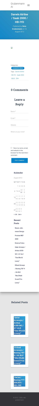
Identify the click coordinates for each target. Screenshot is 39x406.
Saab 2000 (20, 75)
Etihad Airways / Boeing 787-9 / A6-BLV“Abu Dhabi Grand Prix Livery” (19, 355)
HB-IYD (13, 75)
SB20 (13, 78)
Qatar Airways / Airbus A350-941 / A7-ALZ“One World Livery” (20, 254)
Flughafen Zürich (18, 68)
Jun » (20, 214)
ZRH (17, 78)
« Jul (15, 214)
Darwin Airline (19, 71)
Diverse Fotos (19, 243)
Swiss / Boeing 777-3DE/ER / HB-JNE (19, 381)
